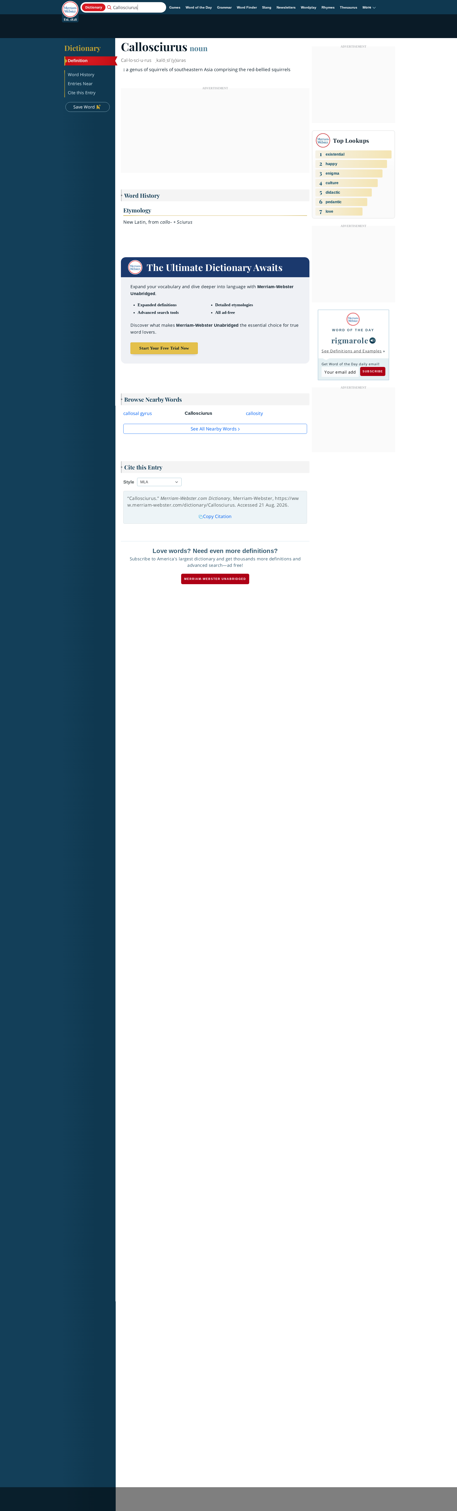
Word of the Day (199, 7)
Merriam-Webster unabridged (215, 579)
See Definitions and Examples (352, 351)
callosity (254, 413)
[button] (369, 7)
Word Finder (247, 7)
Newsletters (286, 7)
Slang (266, 7)
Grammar (224, 7)
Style (128, 481)
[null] (372, 340)
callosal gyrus (137, 413)
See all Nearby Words (214, 429)
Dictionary (82, 48)
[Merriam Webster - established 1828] (70, 5)
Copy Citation (217, 516)
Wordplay (308, 7)
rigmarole (350, 340)
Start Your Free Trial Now (164, 348)
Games (174, 7)
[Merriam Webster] (353, 319)
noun (199, 48)
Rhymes (328, 7)
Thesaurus (348, 7)
